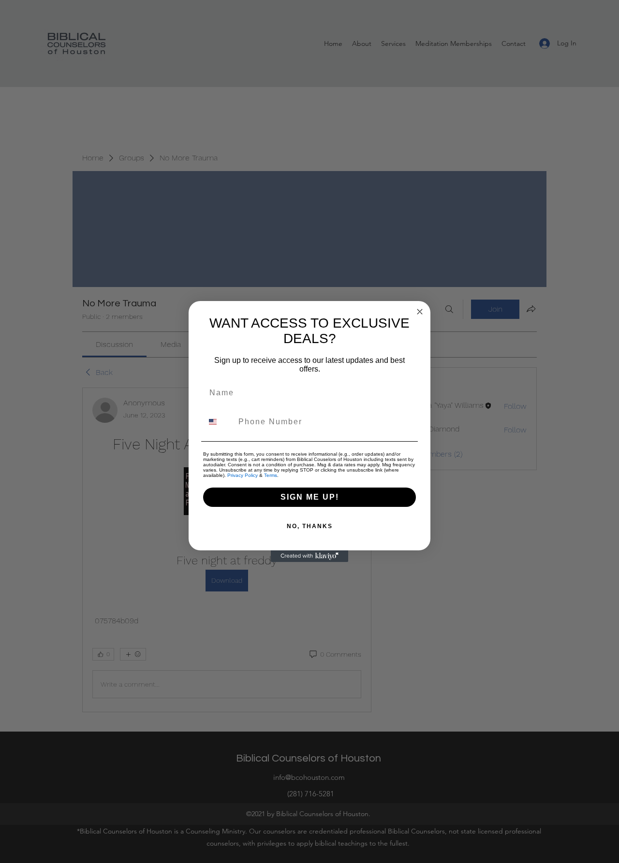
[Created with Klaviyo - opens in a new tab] (309, 556)
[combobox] (219, 422)
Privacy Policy (242, 475)
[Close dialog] (420, 311)
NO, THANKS (310, 526)
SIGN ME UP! (309, 497)
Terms (270, 475)
